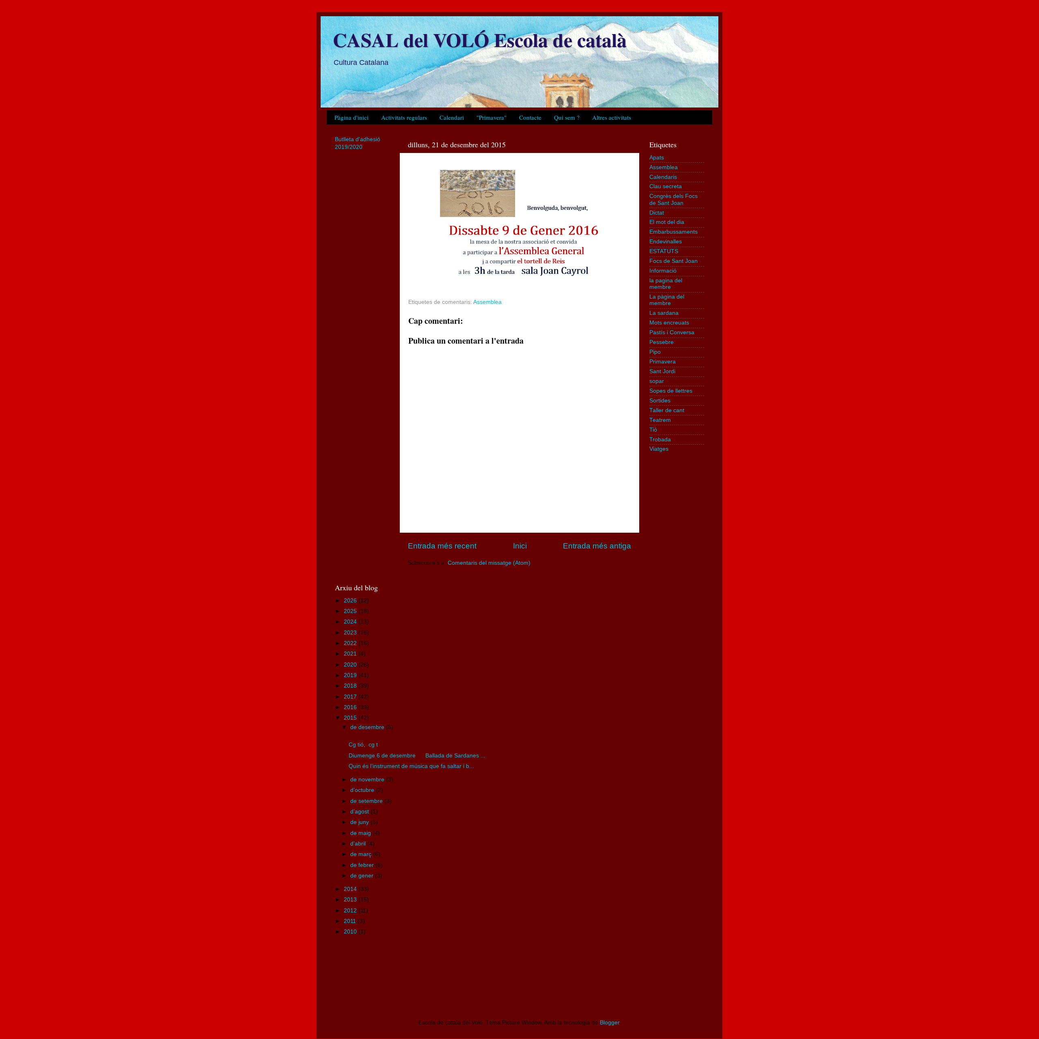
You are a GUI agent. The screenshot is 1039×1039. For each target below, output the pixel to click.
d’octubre (363, 790)
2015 (351, 718)
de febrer (362, 865)
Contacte (530, 117)
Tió (653, 430)
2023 (351, 633)
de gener (362, 876)
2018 (351, 686)
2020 (351, 665)
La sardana (664, 313)
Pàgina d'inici (351, 117)
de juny (360, 822)
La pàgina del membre (666, 300)
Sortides (659, 401)
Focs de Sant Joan (673, 261)
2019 (351, 675)
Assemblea (487, 302)
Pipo (655, 352)
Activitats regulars (404, 117)
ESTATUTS (663, 251)
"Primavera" (491, 117)
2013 (351, 900)
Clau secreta (665, 186)
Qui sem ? (567, 117)
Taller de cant (666, 410)
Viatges (658, 449)
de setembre (367, 801)
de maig (361, 833)
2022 (351, 643)
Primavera (662, 362)
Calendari (452, 117)
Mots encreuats (669, 323)
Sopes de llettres (670, 391)
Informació (663, 271)
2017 (351, 697)
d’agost (360, 812)
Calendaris (663, 177)
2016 (351, 707)
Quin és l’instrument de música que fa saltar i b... (411, 766)
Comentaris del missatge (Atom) (489, 563)
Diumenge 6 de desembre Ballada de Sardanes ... (417, 756)
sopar (656, 381)
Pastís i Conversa (671, 332)
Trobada (660, 440)
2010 (351, 932)
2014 (351, 889)
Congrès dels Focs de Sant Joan (673, 199)
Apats (656, 158)
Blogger (609, 1023)
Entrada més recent (442, 546)
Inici (520, 546)
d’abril (358, 844)
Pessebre (661, 342)
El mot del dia (666, 222)
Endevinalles (665, 242)
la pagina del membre (665, 283)
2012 (351, 911)
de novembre (368, 780)
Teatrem (660, 420)
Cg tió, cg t (363, 745)
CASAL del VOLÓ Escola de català (480, 39)
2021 (351, 654)
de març (361, 854)
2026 (351, 601)
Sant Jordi (662, 371)
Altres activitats (611, 117)
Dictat (656, 213)
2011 (351, 921)
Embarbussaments (673, 232)
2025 (351, 611)
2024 (351, 622)
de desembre (368, 727)
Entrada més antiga (597, 546)
